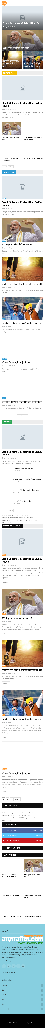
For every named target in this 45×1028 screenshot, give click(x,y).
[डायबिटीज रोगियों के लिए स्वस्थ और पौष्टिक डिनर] (22, 387)
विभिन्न (3, 198)
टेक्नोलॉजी (4, 358)
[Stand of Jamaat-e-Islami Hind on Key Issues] (23, 18)
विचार (3, 319)
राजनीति (4, 240)
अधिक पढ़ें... (5, 582)
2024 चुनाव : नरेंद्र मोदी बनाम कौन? (16, 48)
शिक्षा (3, 1004)
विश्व (3, 1000)
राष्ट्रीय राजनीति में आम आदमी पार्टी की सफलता (21, 323)
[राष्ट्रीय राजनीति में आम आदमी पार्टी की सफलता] (33, 60)
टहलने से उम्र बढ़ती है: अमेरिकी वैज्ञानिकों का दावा (11, 63)
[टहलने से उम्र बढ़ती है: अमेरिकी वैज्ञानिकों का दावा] (33, 128)
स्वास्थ (3, 280)
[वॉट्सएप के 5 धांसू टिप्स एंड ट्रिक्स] (33, 149)
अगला (16, 799)
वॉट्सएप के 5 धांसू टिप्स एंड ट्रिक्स (16, 362)
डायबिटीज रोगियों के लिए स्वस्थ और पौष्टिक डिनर (22, 402)
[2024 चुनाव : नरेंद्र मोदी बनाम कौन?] (23, 40)
